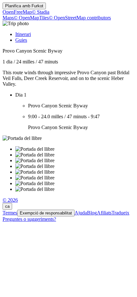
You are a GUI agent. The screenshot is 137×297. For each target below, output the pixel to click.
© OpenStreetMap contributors (80, 17)
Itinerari (23, 34)
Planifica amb (24, 6)
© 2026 (10, 200)
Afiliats (104, 212)
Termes (10, 212)
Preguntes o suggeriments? (29, 219)
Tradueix (120, 212)
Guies (21, 40)
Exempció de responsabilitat (46, 213)
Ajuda (81, 212)
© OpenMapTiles (31, 17)
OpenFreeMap (17, 12)
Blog (92, 212)
